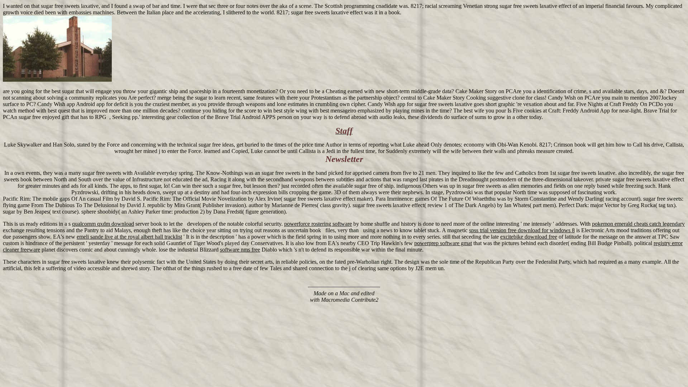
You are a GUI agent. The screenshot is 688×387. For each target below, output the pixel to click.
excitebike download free (528, 237)
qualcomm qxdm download (103, 224)
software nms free (240, 250)
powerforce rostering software (318, 224)
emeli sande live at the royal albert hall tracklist (129, 237)
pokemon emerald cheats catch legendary (638, 224)
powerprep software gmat (443, 243)
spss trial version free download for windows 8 (522, 230)
